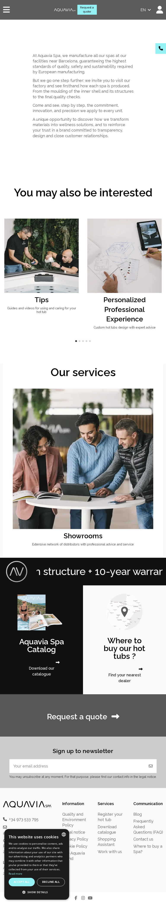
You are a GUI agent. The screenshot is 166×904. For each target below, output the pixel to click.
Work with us (110, 851)
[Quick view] (75, 234)
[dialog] (36, 864)
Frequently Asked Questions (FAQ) (148, 826)
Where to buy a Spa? (147, 849)
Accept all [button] (22, 882)
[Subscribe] (150, 766)
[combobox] (64, 834)
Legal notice (73, 832)
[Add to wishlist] (75, 226)
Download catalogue (107, 829)
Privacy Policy (75, 839)
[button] (76, 341)
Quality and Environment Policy (74, 819)
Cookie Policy (74, 846)
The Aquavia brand (73, 856)
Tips (42, 300)
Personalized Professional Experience (124, 309)
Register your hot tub (110, 817)
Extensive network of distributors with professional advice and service (83, 544)
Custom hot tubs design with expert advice (125, 327)
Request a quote (87, 9)
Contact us (143, 839)
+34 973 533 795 (23, 819)
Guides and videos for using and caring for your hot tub (41, 310)
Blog (137, 814)
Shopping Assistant (107, 842)
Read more (15, 873)
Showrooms (83, 536)
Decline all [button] (51, 882)
